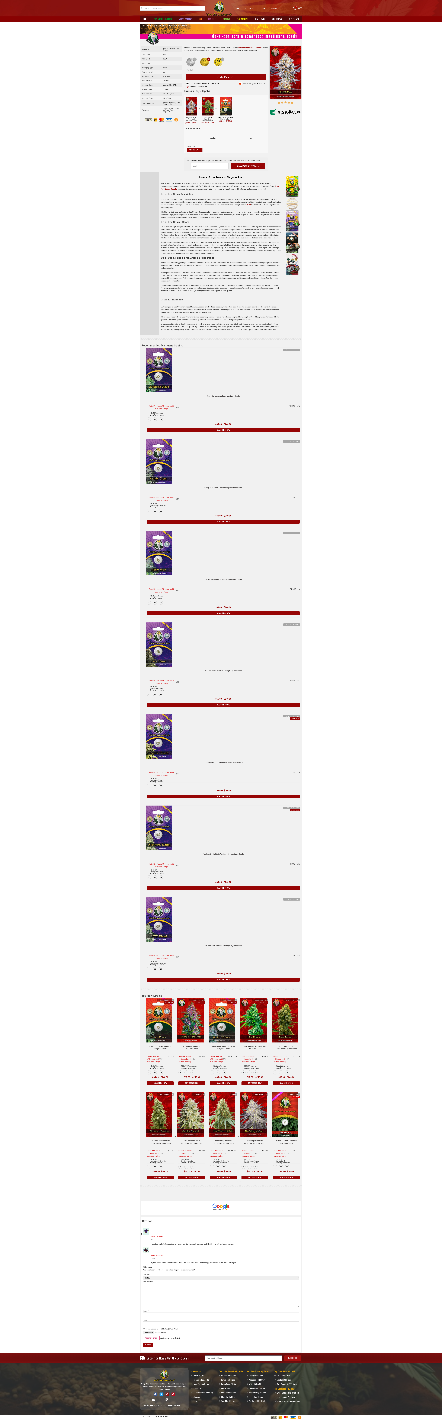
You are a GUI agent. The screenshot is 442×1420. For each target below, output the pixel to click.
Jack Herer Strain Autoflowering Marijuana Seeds (223, 671)
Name (145, 1367)
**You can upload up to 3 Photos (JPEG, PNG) (160, 1385)
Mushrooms (277, 19)
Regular (226, 19)
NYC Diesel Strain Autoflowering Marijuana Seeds (223, 946)
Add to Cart (226, 76)
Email (145, 1377)
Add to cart (254, 112)
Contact (274, 8)
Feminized (212, 19)
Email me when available (248, 166)
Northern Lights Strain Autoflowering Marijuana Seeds (223, 854)
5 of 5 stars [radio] (184, 1334)
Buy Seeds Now (223, 430)
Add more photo (151, 1394)
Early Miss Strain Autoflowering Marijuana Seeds (223, 579)
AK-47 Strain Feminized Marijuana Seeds (212, 118)
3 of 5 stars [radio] (165, 1334)
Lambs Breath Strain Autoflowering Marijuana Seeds (223, 762)
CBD (200, 19)
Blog (262, 8)
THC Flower (294, 19)
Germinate (249, 8)
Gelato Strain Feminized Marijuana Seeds (233, 118)
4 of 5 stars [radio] (175, 1334)
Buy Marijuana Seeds (163, 19)
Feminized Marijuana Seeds (249, 48)
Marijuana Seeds (152, 25)
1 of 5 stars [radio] (147, 1334)
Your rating (147, 1331)
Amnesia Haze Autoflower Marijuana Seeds (223, 396)
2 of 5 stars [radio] (156, 1334)
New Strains (260, 19)
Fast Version (242, 19)
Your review (148, 1338)
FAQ (237, 8)
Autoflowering (185, 19)
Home (145, 19)
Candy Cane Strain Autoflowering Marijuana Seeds (223, 488)
